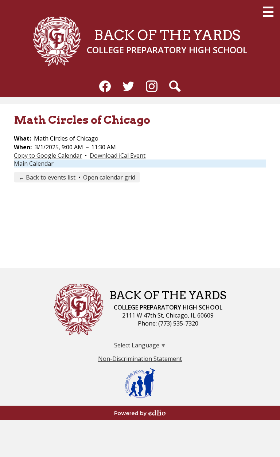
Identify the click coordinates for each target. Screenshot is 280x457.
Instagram (151, 86)
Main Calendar (34, 163)
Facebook (105, 86)
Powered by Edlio (140, 413)
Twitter (128, 86)
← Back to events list (47, 177)
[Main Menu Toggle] (268, 12)
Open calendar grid (109, 177)
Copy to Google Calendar (48, 155)
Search (175, 86)
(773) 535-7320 (178, 323)
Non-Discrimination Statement (140, 359)
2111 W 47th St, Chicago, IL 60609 (168, 315)
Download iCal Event (117, 155)
